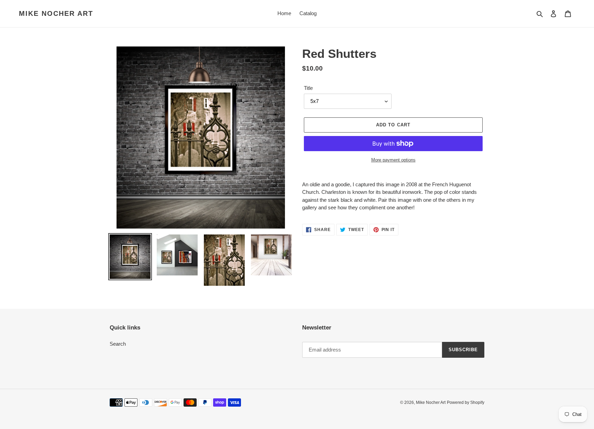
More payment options (393, 160)
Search (118, 344)
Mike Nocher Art (56, 13)
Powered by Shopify (465, 402)
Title (308, 88)
